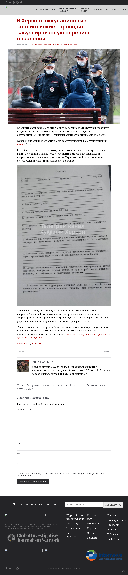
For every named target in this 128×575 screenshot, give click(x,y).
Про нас (112, 515)
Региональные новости (56, 45)
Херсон (74, 45)
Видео (116, 10)
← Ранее (20, 351)
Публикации (101, 10)
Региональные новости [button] (67, 9)
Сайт (19, 464)
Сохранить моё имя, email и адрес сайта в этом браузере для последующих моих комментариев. (61, 475)
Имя (19, 444)
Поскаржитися (117, 520)
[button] (124, 571)
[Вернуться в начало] (20, 10)
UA (124, 10)
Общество (37, 45)
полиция (36, 343)
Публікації (73, 523)
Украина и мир (85, 9)
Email (20, 454)
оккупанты (23, 343)
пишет (21, 144)
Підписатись (113, 504)
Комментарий (24, 409)
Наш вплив (73, 528)
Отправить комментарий (33, 482)
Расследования (45, 10)
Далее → (107, 351)
